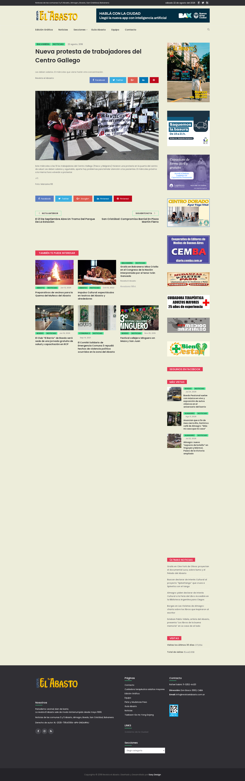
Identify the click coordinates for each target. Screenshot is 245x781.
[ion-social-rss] (207, 3)
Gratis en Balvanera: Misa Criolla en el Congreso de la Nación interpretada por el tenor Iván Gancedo (139, 271)
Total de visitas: (175, 652)
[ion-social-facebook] (198, 3)
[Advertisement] (188, 506)
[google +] (133, 80)
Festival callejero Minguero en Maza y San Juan (137, 339)
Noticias (63, 29)
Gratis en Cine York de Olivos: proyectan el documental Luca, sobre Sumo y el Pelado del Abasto (188, 570)
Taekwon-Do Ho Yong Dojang (139, 714)
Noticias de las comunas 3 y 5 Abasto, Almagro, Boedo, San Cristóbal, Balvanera (72, 2)
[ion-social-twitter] (203, 3)
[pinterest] (154, 80)
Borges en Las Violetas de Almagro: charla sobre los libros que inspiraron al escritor (188, 609)
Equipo (115, 29)
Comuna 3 (84, 333)
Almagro (189, 413)
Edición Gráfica (44, 29)
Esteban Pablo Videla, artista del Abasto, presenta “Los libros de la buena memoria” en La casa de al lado (188, 622)
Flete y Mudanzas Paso (136, 702)
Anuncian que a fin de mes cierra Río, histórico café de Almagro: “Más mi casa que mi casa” (196, 424)
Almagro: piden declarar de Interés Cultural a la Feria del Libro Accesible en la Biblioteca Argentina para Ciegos (188, 596)
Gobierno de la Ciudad (136, 732)
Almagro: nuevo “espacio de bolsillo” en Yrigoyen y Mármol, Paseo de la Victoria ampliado (195, 448)
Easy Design (155, 774)
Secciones (79, 29)
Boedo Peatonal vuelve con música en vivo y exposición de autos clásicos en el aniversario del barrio (195, 401)
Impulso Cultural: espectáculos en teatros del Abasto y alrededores (96, 295)
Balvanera (43, 44)
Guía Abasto (98, 29)
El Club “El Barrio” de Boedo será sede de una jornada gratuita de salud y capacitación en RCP (54, 341)
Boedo (40, 333)
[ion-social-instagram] (44, 731)
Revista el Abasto (44, 78)
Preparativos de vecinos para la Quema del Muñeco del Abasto (54, 294)
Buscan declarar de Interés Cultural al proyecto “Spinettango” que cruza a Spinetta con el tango (187, 583)
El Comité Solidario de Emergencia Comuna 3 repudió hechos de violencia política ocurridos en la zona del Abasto (96, 347)
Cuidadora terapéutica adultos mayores (145, 689)
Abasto (40, 288)
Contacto (130, 29)
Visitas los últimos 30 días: (181, 645)
